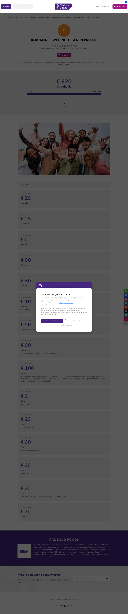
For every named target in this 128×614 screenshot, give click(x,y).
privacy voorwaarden (66, 303)
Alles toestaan (52, 321)
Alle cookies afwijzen (64, 326)
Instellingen (76, 321)
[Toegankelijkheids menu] (126, 2)
